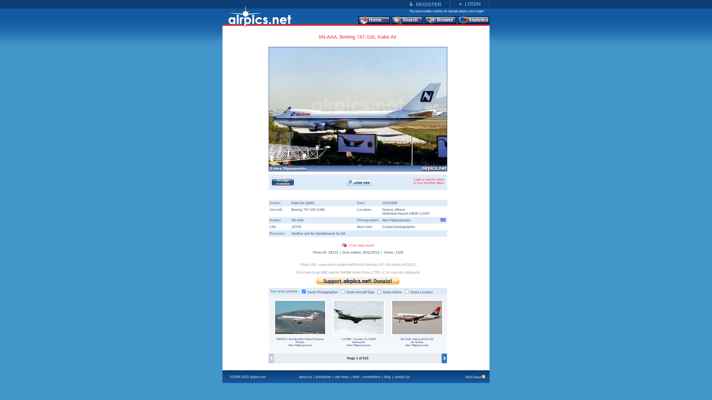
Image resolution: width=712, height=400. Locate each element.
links (356, 377)
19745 (296, 227)
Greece (387, 210)
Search (410, 20)
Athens (400, 210)
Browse (445, 20)
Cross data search (361, 245)
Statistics (478, 20)
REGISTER (428, 4)
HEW (414, 214)
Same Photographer (322, 292)
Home (375, 20)
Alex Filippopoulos (396, 220)
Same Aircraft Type (360, 292)
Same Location (421, 292)
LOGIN (473, 4)
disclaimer (323, 377)
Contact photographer (398, 227)
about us (305, 377)
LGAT (424, 214)
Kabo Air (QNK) (303, 203)
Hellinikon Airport (395, 214)
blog (387, 377)
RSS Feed (474, 377)
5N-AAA (297, 220)
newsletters (371, 377)
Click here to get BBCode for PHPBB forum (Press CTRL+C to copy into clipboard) (358, 272)
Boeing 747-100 (304, 210)
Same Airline (392, 292)
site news (342, 377)
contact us (402, 377)
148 (321, 210)
